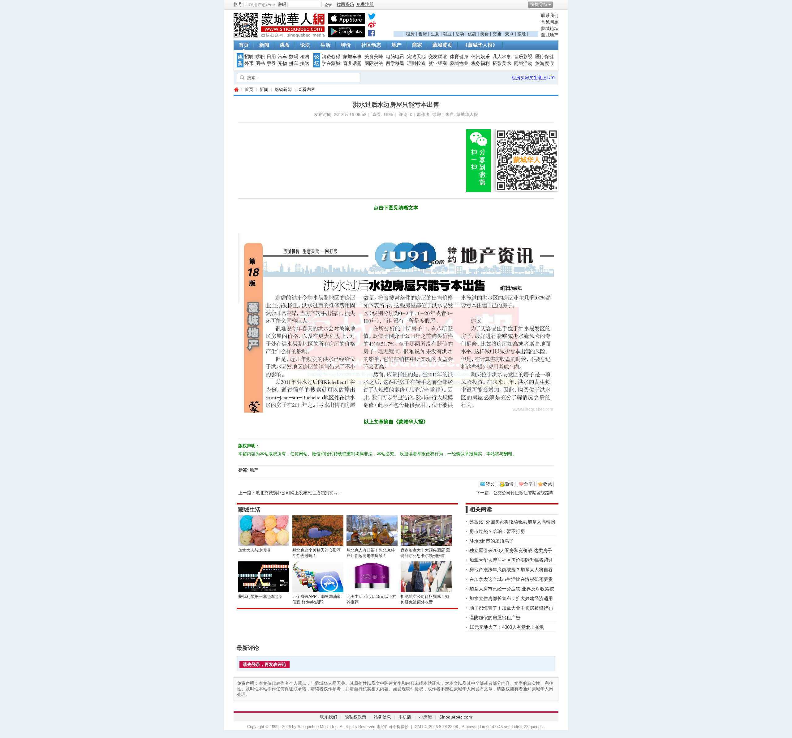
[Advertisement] (466, 22)
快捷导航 (539, 4)
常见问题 (549, 21)
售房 (422, 33)
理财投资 (416, 63)
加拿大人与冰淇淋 (254, 550)
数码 (293, 56)
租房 (410, 33)
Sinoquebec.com (455, 716)
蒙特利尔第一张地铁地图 (260, 596)
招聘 (249, 56)
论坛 (305, 45)
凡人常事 (502, 56)
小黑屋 (425, 716)
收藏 (547, 483)
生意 (435, 33)
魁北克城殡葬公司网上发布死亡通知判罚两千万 (301, 492)
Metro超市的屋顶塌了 (491, 540)
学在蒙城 (331, 63)
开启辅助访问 (556, 4)
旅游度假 (544, 63)
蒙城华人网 (236, 89)
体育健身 (459, 56)
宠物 (282, 63)
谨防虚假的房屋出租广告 (494, 617)
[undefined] (372, 17)
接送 (521, 33)
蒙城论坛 (549, 28)
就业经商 (437, 63)
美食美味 (373, 56)
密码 (282, 4)
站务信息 (382, 716)
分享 (528, 483)
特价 (346, 45)
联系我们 (549, 15)
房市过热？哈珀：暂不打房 (497, 531)
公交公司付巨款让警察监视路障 (523, 492)
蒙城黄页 (442, 45)
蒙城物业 (459, 63)
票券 (271, 63)
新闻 (264, 45)
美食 (484, 33)
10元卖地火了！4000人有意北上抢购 (506, 627)
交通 (497, 33)
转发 (490, 483)
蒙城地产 (549, 34)
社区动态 (371, 45)
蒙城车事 (352, 56)
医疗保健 (544, 56)
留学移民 (395, 63)
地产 (397, 45)
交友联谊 (437, 56)
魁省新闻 (283, 89)
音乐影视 (523, 56)
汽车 (282, 56)
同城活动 (523, 63)
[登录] (327, 4)
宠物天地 (416, 56)
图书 (260, 63)
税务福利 (480, 63)
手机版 (404, 716)
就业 (447, 33)
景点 (509, 33)
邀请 (509, 483)
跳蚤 (285, 45)
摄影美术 (502, 63)
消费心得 (331, 56)
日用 (271, 56)
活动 (459, 33)
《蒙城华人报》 (480, 45)
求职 (260, 56)
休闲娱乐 (480, 56)
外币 (249, 63)
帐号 (238, 4)
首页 (244, 45)
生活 (325, 45)
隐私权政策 (355, 716)
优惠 (472, 33)
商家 (417, 45)
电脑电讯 (395, 56)
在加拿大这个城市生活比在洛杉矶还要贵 (511, 579)
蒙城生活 (249, 510)
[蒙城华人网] (280, 35)
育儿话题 (352, 63)
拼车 (293, 63)
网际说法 (373, 63)
